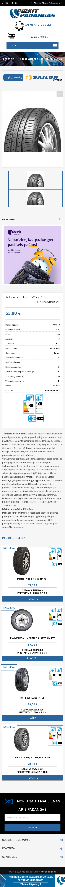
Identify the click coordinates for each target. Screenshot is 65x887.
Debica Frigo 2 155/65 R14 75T (32, 579)
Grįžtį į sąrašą (14, 77)
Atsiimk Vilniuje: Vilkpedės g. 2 (48, 3)
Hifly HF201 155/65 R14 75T (32, 698)
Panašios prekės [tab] (14, 538)
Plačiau (32, 598)
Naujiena (9, 548)
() (6, 3)
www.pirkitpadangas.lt (45, 872)
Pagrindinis (8, 59)
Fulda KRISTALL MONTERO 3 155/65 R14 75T (32, 638)
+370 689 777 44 (38, 25)
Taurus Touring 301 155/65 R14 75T (32, 757)
